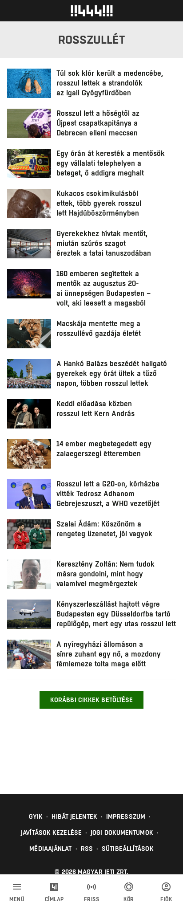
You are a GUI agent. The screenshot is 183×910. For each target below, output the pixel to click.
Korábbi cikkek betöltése (91, 699)
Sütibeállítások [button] (128, 848)
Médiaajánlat (50, 848)
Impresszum (125, 816)
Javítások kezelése (51, 832)
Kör (128, 899)
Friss (91, 899)
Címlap (54, 899)
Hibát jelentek (74, 816)
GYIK (36, 816)
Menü (16, 899)
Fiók (166, 899)
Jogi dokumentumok (122, 832)
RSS (87, 848)
